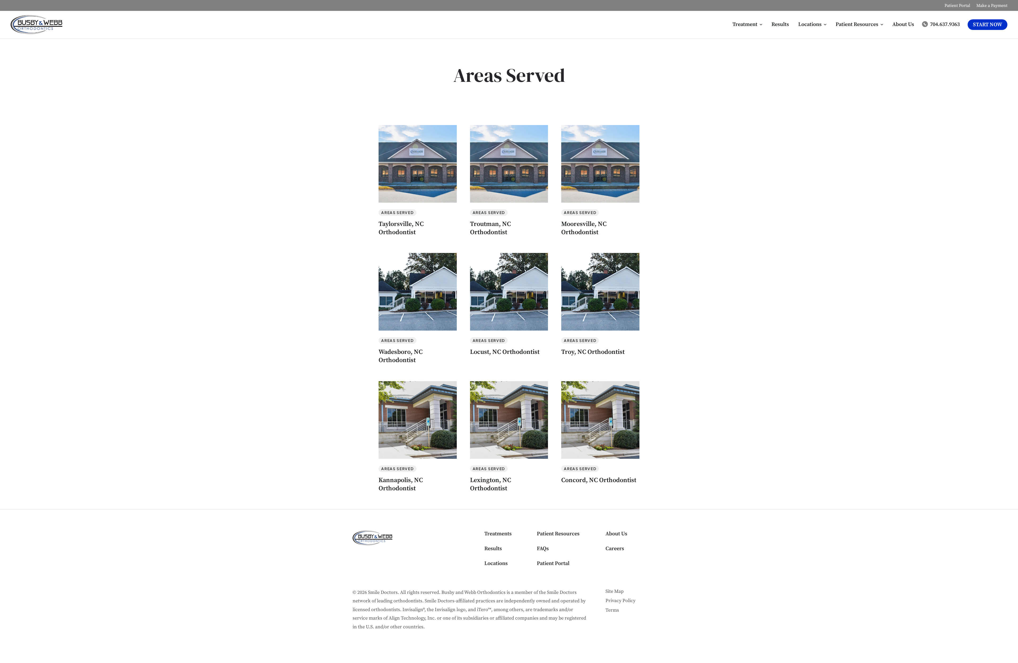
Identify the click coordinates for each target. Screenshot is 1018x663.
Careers (614, 548)
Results (493, 548)
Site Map (614, 591)
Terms (612, 610)
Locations (496, 563)
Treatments (498, 534)
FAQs (543, 548)
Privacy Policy (620, 601)
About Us (616, 534)
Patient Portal (553, 563)
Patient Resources (558, 534)
